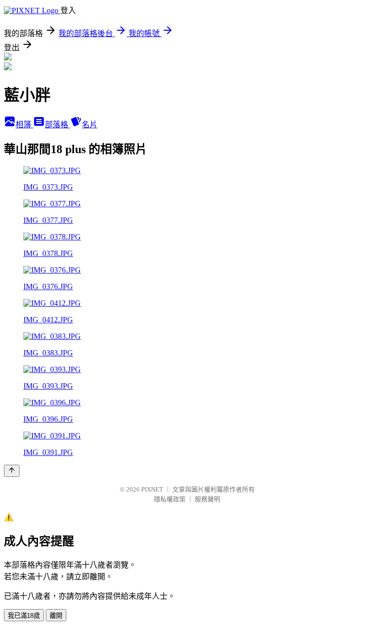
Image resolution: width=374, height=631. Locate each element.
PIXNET (152, 489)
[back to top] (11, 471)
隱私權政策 (170, 499)
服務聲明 (207, 499)
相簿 (24, 124)
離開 (56, 615)
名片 (89, 124)
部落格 (57, 124)
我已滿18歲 (24, 615)
